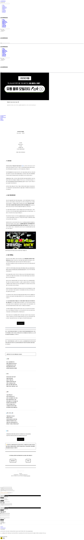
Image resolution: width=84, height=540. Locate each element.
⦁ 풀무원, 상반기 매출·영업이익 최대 (11, 384)
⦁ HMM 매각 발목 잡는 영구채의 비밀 (11, 419)
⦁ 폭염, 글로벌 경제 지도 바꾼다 (10, 366)
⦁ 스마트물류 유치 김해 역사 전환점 (11, 405)
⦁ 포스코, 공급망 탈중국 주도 (10, 361)
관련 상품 (1, 120)
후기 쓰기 (2, 500)
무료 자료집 (4, 10)
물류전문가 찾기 (4, 7)
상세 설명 (1, 116)
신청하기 (2, 519)
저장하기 (2, 497)
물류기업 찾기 (4, 21)
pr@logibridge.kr (16, 474)
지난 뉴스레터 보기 (20, 323)
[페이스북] (20, 470)
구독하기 (23, 133)
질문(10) (1, 119)
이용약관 (1, 526)
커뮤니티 (3, 9)
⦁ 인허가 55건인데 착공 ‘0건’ (10, 396)
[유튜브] (23, 470)
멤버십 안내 (4, 11)
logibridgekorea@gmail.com (23, 474)
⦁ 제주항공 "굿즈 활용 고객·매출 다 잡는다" (12, 423)
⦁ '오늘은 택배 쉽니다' (9, 394)
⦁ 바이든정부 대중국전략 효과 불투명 (11, 368)
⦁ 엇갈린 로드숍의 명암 (9, 378)
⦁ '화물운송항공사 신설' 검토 (10, 416)
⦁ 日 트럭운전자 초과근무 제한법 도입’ (11, 407)
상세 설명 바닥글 (3, 117)
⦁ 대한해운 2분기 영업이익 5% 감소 (11, 420)
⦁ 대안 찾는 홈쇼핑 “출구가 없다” (11, 376)
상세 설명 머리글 (3, 115)
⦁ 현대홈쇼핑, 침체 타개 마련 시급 (11, 381)
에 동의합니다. (6, 492)
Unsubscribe (28, 475)
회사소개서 (3, 12)
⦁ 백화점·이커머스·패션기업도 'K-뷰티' (12, 386)
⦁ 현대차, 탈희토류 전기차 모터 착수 (11, 363)
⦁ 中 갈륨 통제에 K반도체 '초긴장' (11, 365)
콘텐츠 (3, 5)
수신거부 (25, 475)
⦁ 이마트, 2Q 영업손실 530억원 (10, 383)
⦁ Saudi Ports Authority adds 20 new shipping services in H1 (16, 435)
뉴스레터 (3, 20)
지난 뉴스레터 (19, 133)
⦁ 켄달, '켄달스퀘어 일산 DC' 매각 (11, 399)
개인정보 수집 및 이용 (4, 492)
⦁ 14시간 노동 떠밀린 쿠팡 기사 (10, 404)
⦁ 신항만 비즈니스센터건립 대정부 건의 (11, 422)
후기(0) (1, 118)
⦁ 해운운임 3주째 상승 (9, 417)
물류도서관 (3, 8)
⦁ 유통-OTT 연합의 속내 (9, 379)
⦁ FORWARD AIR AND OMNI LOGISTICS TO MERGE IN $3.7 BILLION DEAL (18, 433)
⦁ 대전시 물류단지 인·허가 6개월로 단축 (12, 401)
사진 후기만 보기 (4, 498)
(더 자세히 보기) (16, 334)
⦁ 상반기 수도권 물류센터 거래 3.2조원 (11, 397)
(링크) (23, 165)
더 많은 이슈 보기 (20, 439)
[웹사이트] (18, 470)
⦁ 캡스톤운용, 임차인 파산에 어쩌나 (11, 402)
